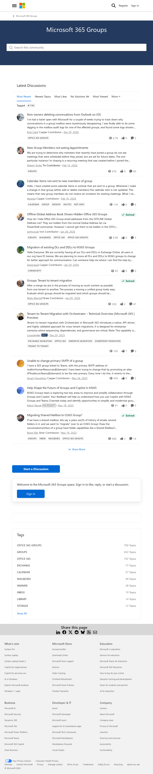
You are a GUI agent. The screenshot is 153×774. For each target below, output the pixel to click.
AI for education (107, 691)
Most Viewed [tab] (100, 96)
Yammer (22, 585)
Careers (103, 708)
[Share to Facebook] (64, 632)
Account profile (59, 649)
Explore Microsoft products (16, 685)
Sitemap (8, 764)
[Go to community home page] (22, 5)
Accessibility (105, 744)
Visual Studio (58, 750)
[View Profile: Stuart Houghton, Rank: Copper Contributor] (20, 363)
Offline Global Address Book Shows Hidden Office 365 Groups (67, 214)
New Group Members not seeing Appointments (57, 148)
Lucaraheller (34, 335)
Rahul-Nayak (34, 405)
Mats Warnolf (35, 298)
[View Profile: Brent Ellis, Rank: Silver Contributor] (20, 418)
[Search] (113, 5)
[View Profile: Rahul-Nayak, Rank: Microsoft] (20, 390)
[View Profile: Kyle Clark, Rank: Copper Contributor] (20, 117)
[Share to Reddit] (77, 632)
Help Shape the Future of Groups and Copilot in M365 (62, 388)
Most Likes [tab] (60, 96)
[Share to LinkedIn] (58, 632)
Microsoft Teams (11, 738)
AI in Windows (10, 679)
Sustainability (106, 750)
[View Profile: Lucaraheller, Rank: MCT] (20, 316)
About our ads (133, 764)
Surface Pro (9, 649)
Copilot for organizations (15, 667)
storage (22, 605)
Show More (78, 449)
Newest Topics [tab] (43, 96)
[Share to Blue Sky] (83, 632)
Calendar (23, 572)
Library (22, 599)
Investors (104, 732)
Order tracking (58, 673)
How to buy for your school (112, 673)
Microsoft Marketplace (62, 738)
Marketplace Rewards (62, 744)
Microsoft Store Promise (63, 685)
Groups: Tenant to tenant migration (49, 280)
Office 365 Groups (29, 545)
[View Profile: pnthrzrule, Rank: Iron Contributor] (20, 217)
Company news (106, 720)
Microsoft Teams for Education (113, 661)
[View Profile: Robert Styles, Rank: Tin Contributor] (20, 150)
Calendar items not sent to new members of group (59, 181)
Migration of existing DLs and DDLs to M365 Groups (61, 247)
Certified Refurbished (61, 679)
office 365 (24, 558)
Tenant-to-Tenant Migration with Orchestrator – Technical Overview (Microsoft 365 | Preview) (81, 315)
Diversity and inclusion (110, 738)
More (115, 96)
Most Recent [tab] (24, 96)
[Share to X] (70, 632)
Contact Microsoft (24, 764)
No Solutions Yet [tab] (80, 96)
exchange (23, 565)
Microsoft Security (12, 714)
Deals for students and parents (114, 685)
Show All (22, 613)
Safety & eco (104, 764)
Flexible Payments (60, 691)
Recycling (118, 764)
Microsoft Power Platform (15, 732)
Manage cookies (55, 764)
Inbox (21, 592)
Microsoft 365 (10, 726)
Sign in (30, 494)
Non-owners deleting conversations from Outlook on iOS (64, 114)
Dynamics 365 (10, 720)
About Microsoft (107, 714)
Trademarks (88, 764)
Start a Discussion (36, 469)
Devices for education (109, 655)
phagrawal (33, 265)
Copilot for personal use (15, 673)
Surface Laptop (11, 655)
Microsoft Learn (59, 720)
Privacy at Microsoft (109, 726)
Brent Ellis (32, 432)
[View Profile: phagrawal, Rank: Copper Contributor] (20, 250)
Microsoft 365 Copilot (14, 744)
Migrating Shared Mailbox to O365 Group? (54, 415)
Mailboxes (24, 579)
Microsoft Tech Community (64, 732)
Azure (54, 708)
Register (123, 5)
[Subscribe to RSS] (89, 632)
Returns (55, 667)
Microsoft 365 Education (111, 667)
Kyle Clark (32, 132)
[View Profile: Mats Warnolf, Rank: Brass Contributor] (20, 283)
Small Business (11, 750)
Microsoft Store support (63, 661)
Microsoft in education (110, 649)
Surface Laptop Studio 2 (15, 661)
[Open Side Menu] (14, 5)
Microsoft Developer (61, 714)
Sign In (135, 5)
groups (22, 552)
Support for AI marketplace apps (66, 726)
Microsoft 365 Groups (26, 15)
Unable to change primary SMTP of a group (55, 361)
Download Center (60, 655)
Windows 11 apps (12, 691)
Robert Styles (34, 165)
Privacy (40, 764)
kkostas (31, 198)
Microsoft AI (9, 708)
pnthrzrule (33, 231)
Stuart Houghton (36, 378)
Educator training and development (116, 679)
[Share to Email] (95, 632)
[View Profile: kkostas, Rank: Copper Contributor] (20, 183)
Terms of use (72, 764)
